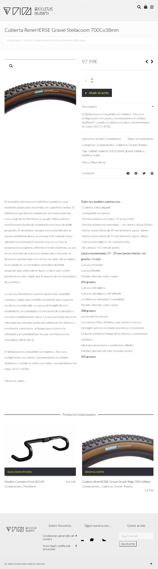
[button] (11, 66)
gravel (129, 151)
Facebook (93, 538)
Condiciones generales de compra (58, 537)
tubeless (139, 151)
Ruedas (143, 145)
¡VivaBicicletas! (14, 40)
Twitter (102, 538)
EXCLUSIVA (116, 151)
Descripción (89, 106)
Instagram (84, 538)
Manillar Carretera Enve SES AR (24, 481)
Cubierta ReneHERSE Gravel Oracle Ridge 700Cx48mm (116, 481)
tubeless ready (91, 155)
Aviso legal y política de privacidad (57, 547)
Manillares (29, 486)
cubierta (103, 151)
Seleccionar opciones (19, 472)
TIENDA (27, 40)
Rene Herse (98, 162)
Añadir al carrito (99, 92)
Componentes (105, 145)
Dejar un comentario (140, 138)
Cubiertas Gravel (126, 145)
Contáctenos (113, 138)
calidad (93, 151)
